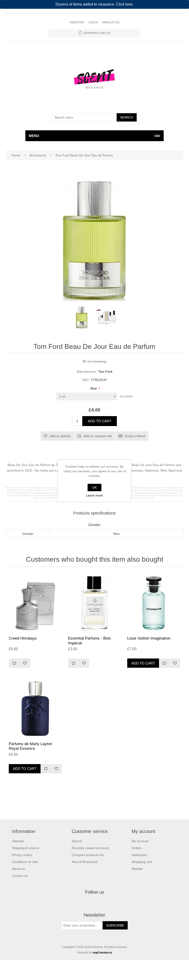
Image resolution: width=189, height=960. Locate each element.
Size (94, 388)
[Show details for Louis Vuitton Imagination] (153, 602)
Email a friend (135, 436)
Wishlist (137, 869)
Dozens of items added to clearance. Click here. (94, 4)
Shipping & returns (25, 848)
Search (126, 117)
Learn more (94, 495)
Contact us (20, 876)
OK (94, 487)
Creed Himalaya (22, 638)
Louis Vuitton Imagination (148, 638)
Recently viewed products (90, 848)
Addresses (139, 855)
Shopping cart (142, 862)
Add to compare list (98, 436)
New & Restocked (84, 862)
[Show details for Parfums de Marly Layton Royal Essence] (35, 708)
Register (77, 22)
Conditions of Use (25, 862)
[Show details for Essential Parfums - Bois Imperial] (94, 602)
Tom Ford (105, 371)
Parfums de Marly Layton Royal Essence (30, 746)
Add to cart (99, 421)
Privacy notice (22, 855)
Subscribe (115, 925)
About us (18, 869)
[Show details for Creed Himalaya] (35, 602)
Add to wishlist (60, 436)
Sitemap (18, 841)
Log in (93, 22)
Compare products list (88, 855)
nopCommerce (102, 952)
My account (140, 841)
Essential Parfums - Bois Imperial (89, 640)
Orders (137, 848)
